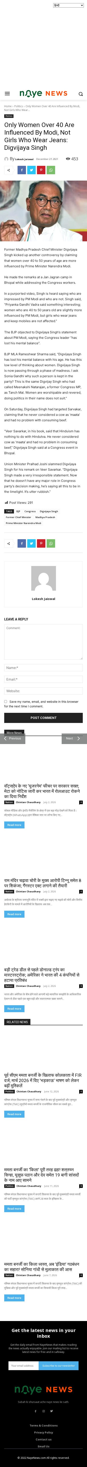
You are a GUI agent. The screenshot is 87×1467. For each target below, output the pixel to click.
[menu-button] (7, 94)
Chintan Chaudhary (28, 802)
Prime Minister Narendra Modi (23, 523)
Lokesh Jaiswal (24, 159)
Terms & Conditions (44, 1425)
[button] (81, 94)
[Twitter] (31, 170)
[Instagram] (43, 1411)
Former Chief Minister (18, 517)
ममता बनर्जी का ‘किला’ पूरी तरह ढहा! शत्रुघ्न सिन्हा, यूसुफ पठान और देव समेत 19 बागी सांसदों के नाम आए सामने (41, 1175)
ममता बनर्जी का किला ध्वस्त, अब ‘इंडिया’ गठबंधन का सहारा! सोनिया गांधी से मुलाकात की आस (41, 1267)
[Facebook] (22, 170)
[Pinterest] (41, 170)
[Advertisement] (43, 43)
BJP (18, 511)
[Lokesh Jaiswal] (7, 159)
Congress (30, 511)
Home (8, 106)
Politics (18, 106)
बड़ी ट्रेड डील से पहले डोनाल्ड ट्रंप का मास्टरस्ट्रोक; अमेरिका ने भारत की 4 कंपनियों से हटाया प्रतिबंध (41, 975)
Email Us (43, 1446)
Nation (9, 802)
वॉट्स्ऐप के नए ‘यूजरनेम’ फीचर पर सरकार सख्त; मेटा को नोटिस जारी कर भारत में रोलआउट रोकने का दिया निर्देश (42, 791)
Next (68, 738)
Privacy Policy (43, 1432)
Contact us (44, 1439)
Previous (14, 738)
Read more (14, 825)
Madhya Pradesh (45, 517)
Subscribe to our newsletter (58, 1365)
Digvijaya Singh (49, 511)
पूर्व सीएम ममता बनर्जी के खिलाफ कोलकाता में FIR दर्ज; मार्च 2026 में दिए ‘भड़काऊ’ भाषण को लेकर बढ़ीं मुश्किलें (43, 1080)
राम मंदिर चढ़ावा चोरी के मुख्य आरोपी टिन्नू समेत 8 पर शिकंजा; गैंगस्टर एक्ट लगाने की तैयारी (42, 883)
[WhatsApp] (51, 170)
